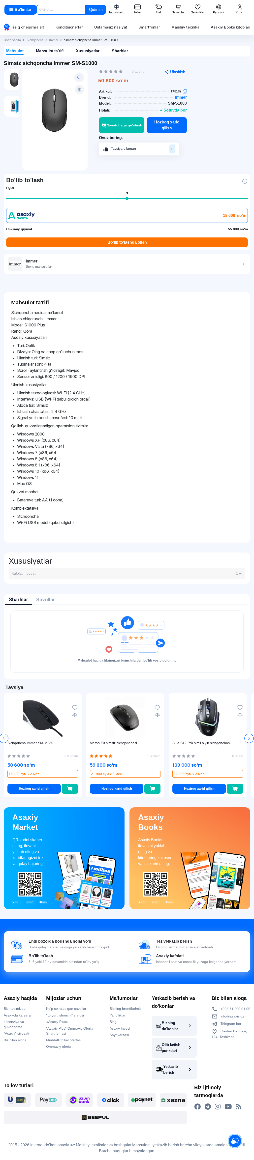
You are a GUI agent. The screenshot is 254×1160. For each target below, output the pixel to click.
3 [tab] (127, 193)
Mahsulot (15, 51)
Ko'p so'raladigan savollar (66, 1009)
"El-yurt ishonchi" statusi (65, 1015)
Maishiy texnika (185, 27)
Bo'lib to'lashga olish (127, 242)
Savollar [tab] (45, 600)
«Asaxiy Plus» (57, 1022)
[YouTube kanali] (228, 1106)
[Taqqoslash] (79, 89)
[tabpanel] (127, 641)
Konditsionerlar (69, 27)
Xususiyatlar (87, 51)
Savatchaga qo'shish (124, 125)
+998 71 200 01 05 (235, 1009)
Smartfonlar (149, 27)
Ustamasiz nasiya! (110, 27)
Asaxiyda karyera (17, 1015)
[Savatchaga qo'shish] (70, 789)
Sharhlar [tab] (18, 600)
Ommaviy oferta (58, 1046)
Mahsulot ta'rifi (50, 51)
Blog (113, 1022)
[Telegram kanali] (208, 1106)
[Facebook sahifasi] (197, 1106)
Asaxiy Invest (120, 1028)
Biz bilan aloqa (15, 1040)
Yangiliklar (118, 1015)
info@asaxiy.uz (232, 1016)
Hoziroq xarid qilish (167, 125)
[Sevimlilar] (79, 77)
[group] (55, 110)
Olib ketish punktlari (171, 1048)
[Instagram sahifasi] (218, 1106)
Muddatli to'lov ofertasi (63, 1040)
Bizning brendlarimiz (125, 1009)
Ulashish (177, 72)
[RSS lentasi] (238, 1106)
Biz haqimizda (15, 1009)
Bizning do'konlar (170, 1026)
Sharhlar (120, 51)
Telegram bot (230, 1024)
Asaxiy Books (151, 822)
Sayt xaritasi (119, 1035)
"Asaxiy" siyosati (16, 1033)
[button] (249, 738)
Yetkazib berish (170, 1069)
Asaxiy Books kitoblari (230, 27)
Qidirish (96, 9)
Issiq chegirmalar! (28, 27)
